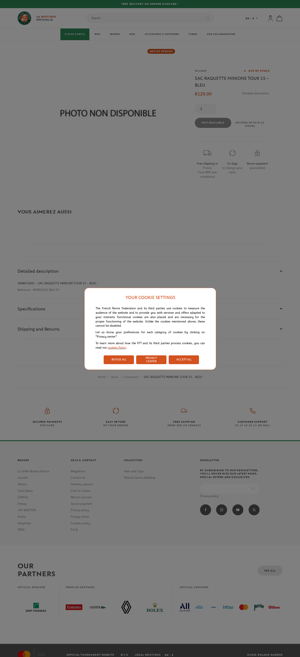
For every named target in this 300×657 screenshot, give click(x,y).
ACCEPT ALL (184, 359)
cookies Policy (117, 347)
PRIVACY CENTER (151, 359)
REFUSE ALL (119, 359)
